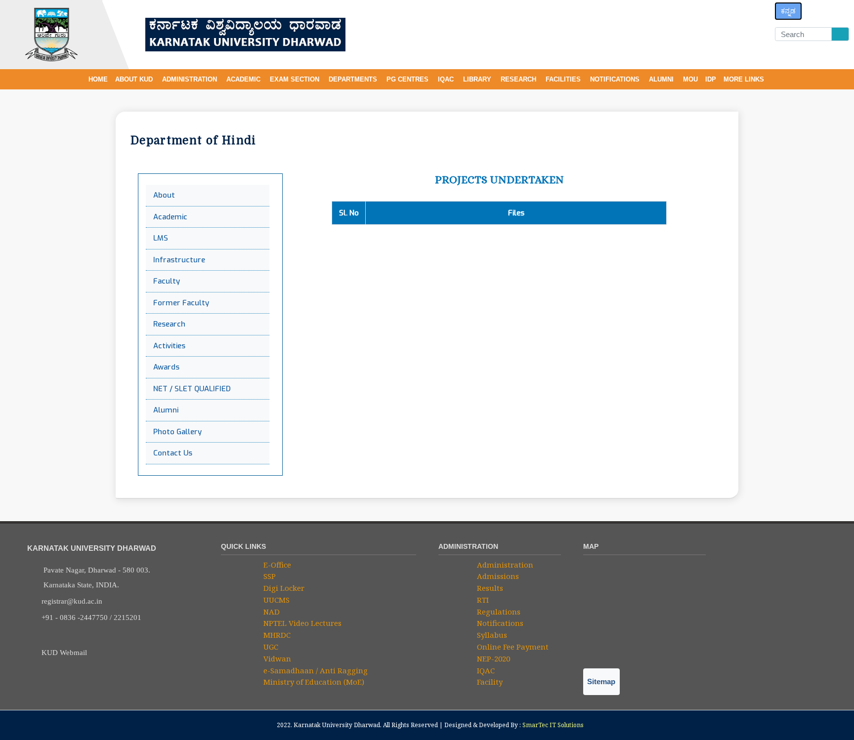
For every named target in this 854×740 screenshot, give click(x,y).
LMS (160, 238)
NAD (270, 612)
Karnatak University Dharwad (337, 725)
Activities (169, 346)
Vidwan (276, 658)
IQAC (447, 79)
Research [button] (519, 79)
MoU (690, 79)
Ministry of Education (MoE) (312, 682)
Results (489, 588)
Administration (504, 565)
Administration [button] (190, 79)
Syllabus (491, 635)
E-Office (276, 565)
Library (478, 79)
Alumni (662, 79)
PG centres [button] (408, 79)
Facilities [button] (564, 79)
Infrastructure (179, 260)
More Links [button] (745, 79)
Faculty (166, 281)
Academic (170, 217)
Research (169, 324)
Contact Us (172, 453)
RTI (482, 600)
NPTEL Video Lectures (301, 623)
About (164, 195)
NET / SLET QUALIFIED (192, 389)
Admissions (497, 576)
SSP (268, 576)
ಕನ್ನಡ (788, 11)
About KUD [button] (135, 79)
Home (98, 79)
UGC (269, 647)
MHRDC (276, 635)
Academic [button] (244, 79)
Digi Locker (282, 588)
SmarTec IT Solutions (553, 725)
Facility (489, 682)
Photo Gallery (177, 432)
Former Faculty (181, 303)
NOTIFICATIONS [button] (615, 79)
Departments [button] (354, 79)
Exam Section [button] (295, 79)
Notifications (499, 623)
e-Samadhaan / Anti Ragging (314, 670)
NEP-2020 (492, 658)
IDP (710, 79)
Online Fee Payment (512, 647)
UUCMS (275, 600)
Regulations (497, 612)
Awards (166, 367)
